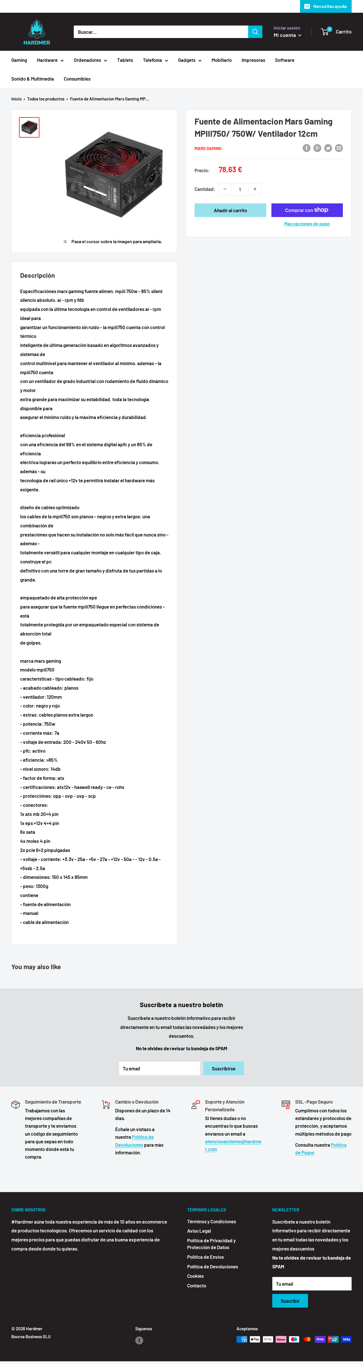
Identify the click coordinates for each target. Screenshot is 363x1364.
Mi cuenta (285, 35)
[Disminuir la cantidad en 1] (225, 189)
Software (284, 60)
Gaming (19, 60)
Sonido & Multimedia (32, 78)
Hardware (47, 60)
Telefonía (152, 60)
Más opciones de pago (307, 223)
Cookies (195, 1276)
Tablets (125, 60)
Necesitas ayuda (330, 6)
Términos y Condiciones (211, 1221)
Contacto (196, 1285)
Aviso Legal (199, 1231)
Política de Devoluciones (212, 1266)
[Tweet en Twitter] (328, 147)
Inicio (16, 98)
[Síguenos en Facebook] (139, 1340)
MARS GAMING (208, 148)
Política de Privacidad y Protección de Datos (211, 1243)
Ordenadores (87, 60)
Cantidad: (205, 188)
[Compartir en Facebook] (307, 147)
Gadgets (186, 60)
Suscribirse (223, 1068)
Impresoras (253, 60)
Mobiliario (222, 60)
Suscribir (290, 1301)
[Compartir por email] (339, 147)
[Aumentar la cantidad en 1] (255, 189)
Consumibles (77, 78)
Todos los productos (45, 98)
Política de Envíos (205, 1257)
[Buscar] (255, 32)
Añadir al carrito (230, 210)
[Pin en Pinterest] (317, 147)
